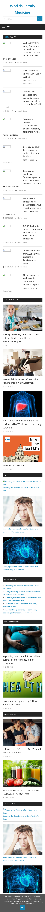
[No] (42, 903)
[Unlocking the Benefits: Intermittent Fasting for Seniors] (22, 484)
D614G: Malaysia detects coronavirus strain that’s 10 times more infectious (32, 232)
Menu (9, 27)
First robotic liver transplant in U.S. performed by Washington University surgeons (22, 424)
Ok (22, 907)
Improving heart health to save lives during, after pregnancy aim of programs (21, 660)
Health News (22, 62)
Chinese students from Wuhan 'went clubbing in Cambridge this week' (31, 256)
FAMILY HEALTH (10, 714)
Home (6, 37)
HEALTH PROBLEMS (11, 622)
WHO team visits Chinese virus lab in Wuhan (32, 73)
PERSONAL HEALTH (11, 300)
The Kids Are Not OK (13, 465)
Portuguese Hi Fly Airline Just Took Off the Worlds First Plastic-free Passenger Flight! (21, 338)
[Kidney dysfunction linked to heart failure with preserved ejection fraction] (22, 564)
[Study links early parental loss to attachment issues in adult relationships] (22, 526)
